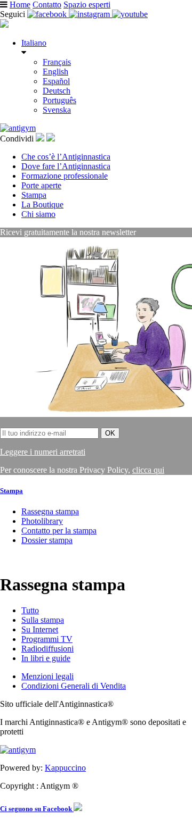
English (55, 71)
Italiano (33, 42)
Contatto (47, 4)
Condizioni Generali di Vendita (73, 685)
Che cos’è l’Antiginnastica (65, 156)
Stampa (33, 194)
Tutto (30, 610)
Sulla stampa (42, 619)
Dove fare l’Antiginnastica (65, 166)
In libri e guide (45, 658)
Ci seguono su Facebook (37, 809)
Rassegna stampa (50, 511)
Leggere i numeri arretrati (42, 451)
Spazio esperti (86, 4)
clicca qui (148, 469)
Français (57, 61)
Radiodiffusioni (47, 648)
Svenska (57, 109)
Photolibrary (42, 520)
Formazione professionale (64, 175)
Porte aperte (41, 185)
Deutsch (56, 90)
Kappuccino (65, 767)
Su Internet (39, 629)
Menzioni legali (47, 676)
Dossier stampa (47, 540)
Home (20, 4)
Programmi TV (47, 639)
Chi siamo (38, 214)
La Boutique (42, 204)
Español (56, 81)
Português (59, 100)
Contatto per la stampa (59, 530)
